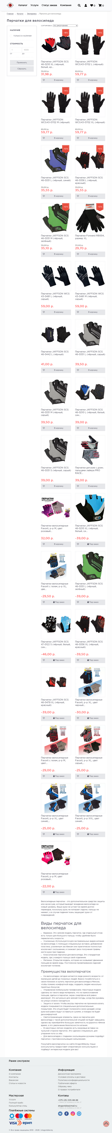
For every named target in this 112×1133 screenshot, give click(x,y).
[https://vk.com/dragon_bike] (60, 1113)
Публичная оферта (67, 1083)
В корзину (58, 80)
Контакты (13, 1077)
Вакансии (13, 1080)
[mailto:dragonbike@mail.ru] (79, 1113)
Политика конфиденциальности (74, 1080)
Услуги (12, 1100)
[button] (23, 5)
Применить (22, 62)
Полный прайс (16, 1103)
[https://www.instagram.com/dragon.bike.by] (73, 1113)
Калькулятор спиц (18, 1106)
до (23, 53)
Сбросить (21, 69)
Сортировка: (46, 25)
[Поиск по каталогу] (79, 5)
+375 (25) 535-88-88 (69, 1101)
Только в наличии (22, 36)
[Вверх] (106, 1124)
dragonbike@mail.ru (69, 1107)
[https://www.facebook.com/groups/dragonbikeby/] (66, 1113)
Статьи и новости (17, 1083)
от (11, 53)
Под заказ (93, 544)
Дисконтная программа (69, 1074)
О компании (15, 1074)
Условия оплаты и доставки (71, 1077)
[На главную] (12, 5)
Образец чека (64, 1086)
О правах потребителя (69, 1090)
